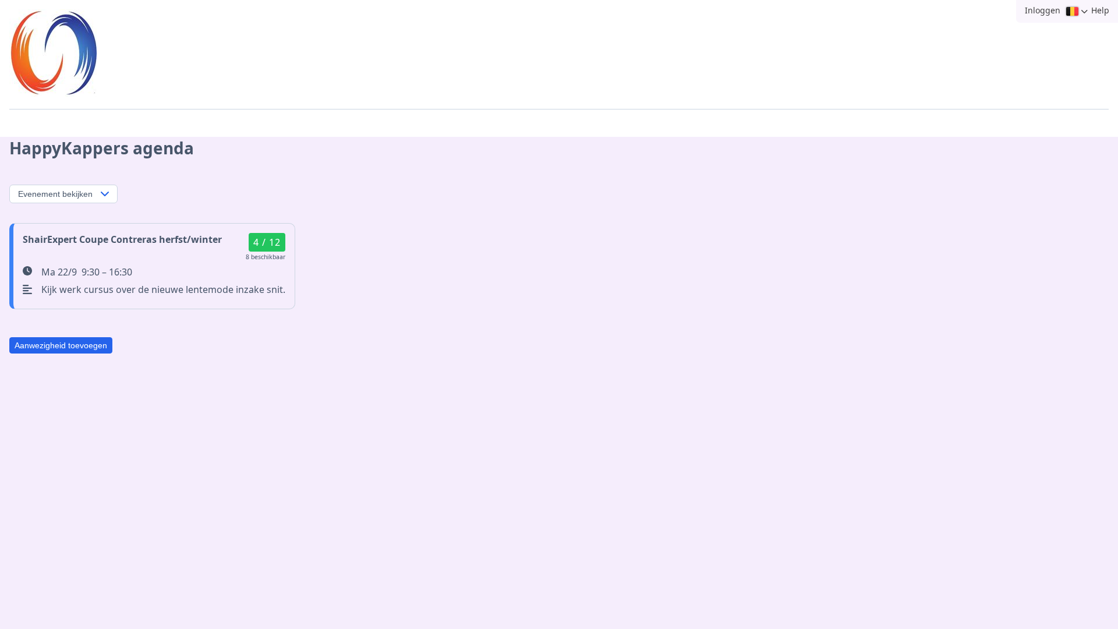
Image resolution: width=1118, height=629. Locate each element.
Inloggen (1042, 10)
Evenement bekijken (55, 194)
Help (1100, 10)
